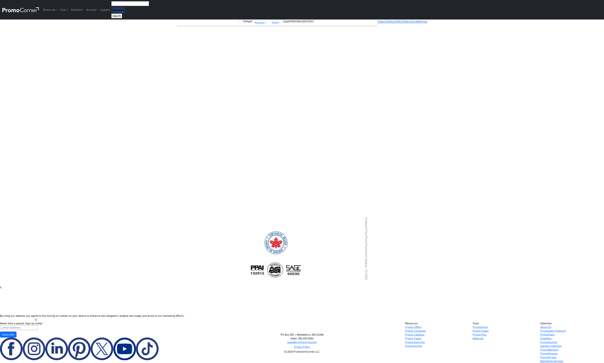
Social (414, 21)
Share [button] (275, 22)
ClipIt (286, 21)
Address (422, 21)
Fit (244, 21)
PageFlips (546, 338)
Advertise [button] (76, 9)
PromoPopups (549, 353)
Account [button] (91, 9)
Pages (381, 21)
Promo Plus (480, 334)
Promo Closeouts (415, 331)
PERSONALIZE (297, 21)
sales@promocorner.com (302, 342)
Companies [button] (118, 11)
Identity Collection (551, 346)
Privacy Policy (302, 347)
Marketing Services (551, 361)
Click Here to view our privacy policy (17, 319)
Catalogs (390, 21)
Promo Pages (413, 338)
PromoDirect (480, 327)
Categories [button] (117, 8)
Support (105, 9)
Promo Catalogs (414, 334)
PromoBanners (549, 350)
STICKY (309, 21)
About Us (545, 327)
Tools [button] (63, 9)
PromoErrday (548, 357)
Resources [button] (49, 9)
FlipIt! (249, 21)
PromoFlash (547, 334)
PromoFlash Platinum (553, 331)
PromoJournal (413, 346)
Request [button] (260, 22)
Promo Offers (413, 327)
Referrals (478, 338)
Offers (399, 21)
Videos (407, 21)
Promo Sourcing (415, 342)
